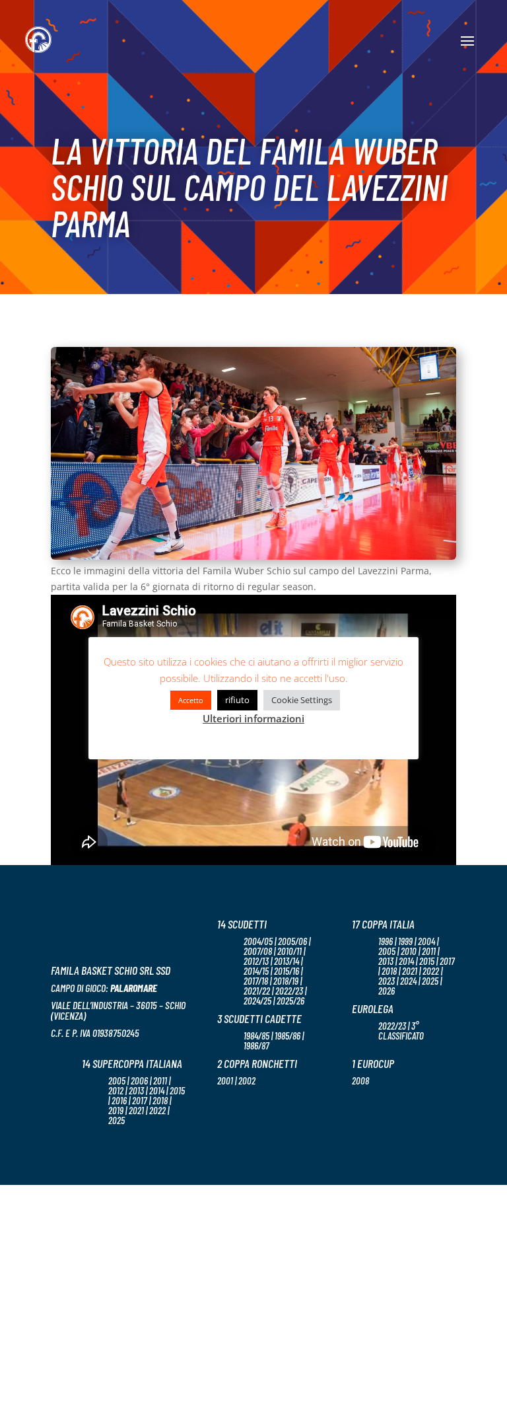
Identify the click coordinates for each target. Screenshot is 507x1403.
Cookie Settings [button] (301, 700)
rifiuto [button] (237, 700)
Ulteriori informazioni (253, 718)
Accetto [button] (190, 700)
